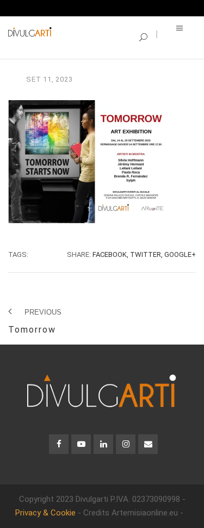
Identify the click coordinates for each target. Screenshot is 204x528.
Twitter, (146, 254)
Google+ (180, 254)
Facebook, (110, 254)
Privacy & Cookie (45, 513)
